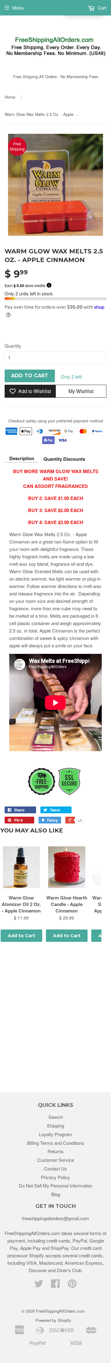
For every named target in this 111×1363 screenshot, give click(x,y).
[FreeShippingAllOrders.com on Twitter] (38, 1285)
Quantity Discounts (64, 458)
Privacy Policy (55, 1177)
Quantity (13, 346)
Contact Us (55, 1168)
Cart (101, 7)
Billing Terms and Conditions (55, 1143)
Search (55, 1117)
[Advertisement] (55, 1018)
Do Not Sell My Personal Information (55, 1185)
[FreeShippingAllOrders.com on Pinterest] (72, 1285)
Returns (55, 1151)
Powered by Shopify (53, 1320)
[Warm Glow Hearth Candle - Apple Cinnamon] (67, 867)
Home (10, 97)
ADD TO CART (29, 376)
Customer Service (55, 1160)
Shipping (55, 1125)
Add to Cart (21, 935)
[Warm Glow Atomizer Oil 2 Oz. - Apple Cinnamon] (21, 867)
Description (21, 458)
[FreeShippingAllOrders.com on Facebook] (55, 1285)
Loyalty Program (55, 1134)
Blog (55, 1194)
